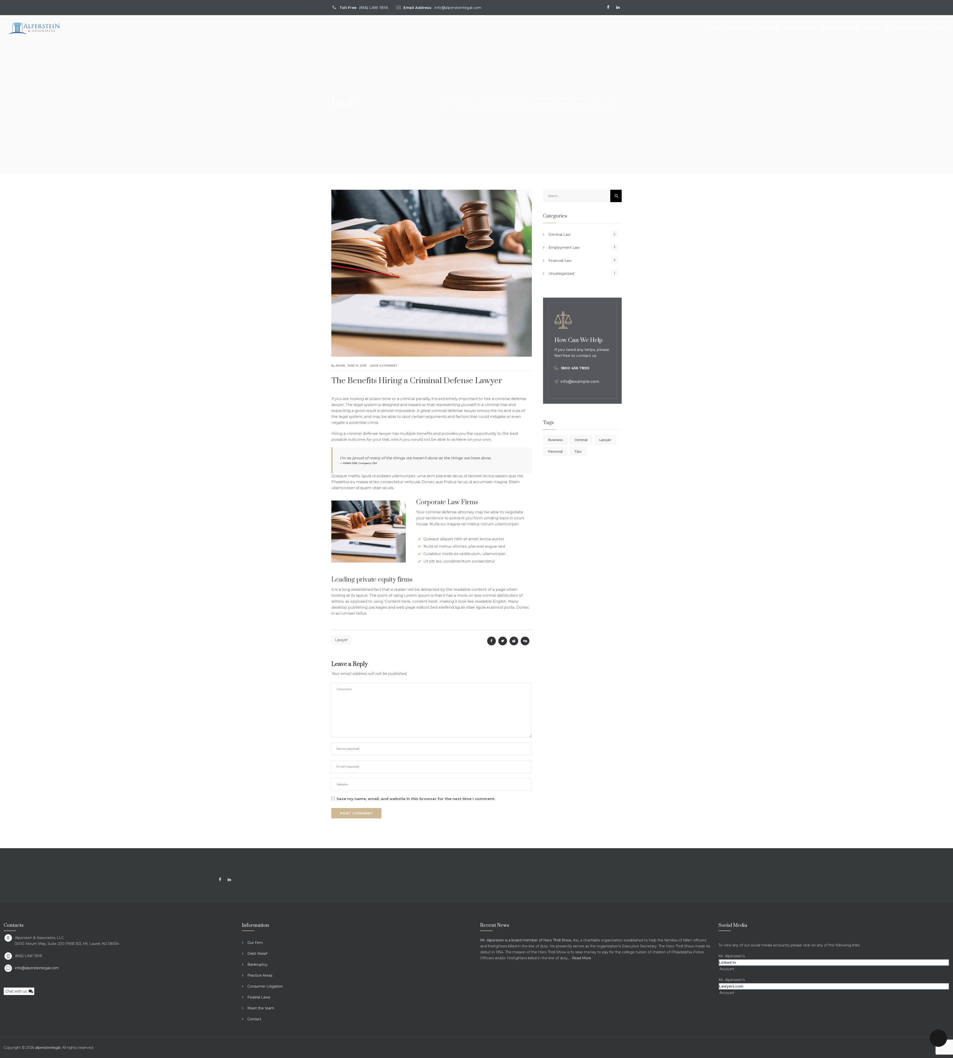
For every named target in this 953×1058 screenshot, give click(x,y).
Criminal (581, 440)
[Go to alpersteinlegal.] (441, 103)
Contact (939, 28)
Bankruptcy (768, 28)
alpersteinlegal (47, 1047)
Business (555, 440)
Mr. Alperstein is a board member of (511, 940)
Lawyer (341, 640)
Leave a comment (384, 365)
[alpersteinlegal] (33, 28)
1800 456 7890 (575, 368)
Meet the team (911, 28)
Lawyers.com (731, 986)
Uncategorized (561, 273)
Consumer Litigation (840, 28)
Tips (577, 451)
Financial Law (560, 260)
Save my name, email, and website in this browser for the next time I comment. (416, 798)
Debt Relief (739, 28)
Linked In (727, 962)
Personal (555, 451)
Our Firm (714, 28)
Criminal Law (559, 234)
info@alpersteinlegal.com (37, 968)
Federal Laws (879, 28)
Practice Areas (799, 28)
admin (340, 365)
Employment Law (564, 247)
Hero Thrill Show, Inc (561, 940)
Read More (581, 958)
